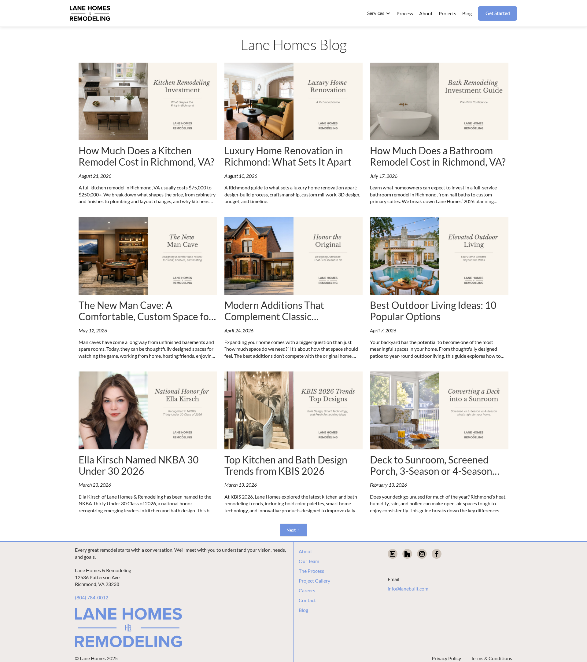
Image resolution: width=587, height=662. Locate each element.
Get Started (497, 13)
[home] (90, 13)
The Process (311, 571)
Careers (307, 590)
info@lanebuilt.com (408, 588)
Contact (307, 600)
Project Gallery (314, 580)
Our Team (309, 561)
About (305, 551)
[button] (379, 13)
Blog (303, 610)
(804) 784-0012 (91, 597)
